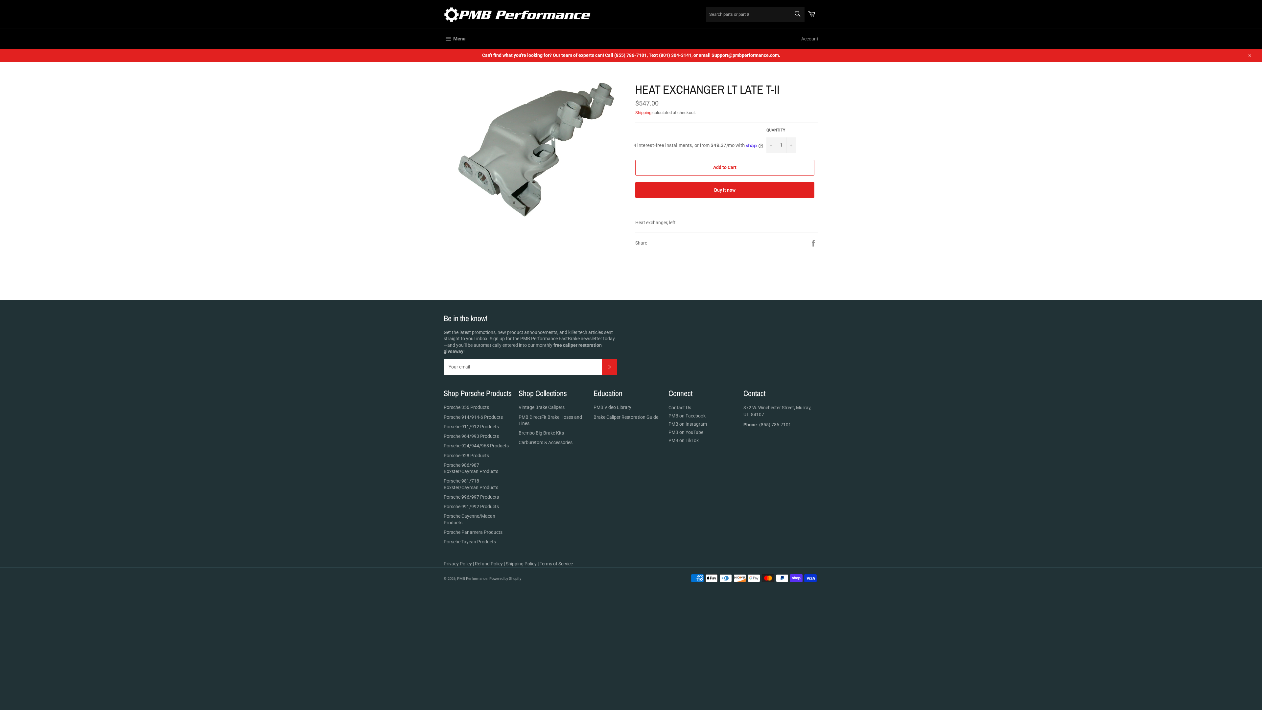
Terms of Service (556, 563)
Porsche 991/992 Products (471, 506)
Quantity (775, 130)
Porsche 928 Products (466, 455)
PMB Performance (472, 579)
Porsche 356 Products (466, 407)
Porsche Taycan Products (470, 541)
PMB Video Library (612, 407)
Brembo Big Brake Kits (541, 433)
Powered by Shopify (505, 579)
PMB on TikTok (683, 440)
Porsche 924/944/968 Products (476, 445)
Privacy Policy (458, 563)
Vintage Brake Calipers (542, 407)
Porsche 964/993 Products (471, 436)
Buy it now (725, 190)
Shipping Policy (521, 563)
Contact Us (679, 407)
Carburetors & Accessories (546, 442)
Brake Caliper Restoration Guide (626, 417)
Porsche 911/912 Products (471, 426)
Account (809, 38)
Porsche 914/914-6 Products (473, 417)
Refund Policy (489, 563)
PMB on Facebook (687, 415)
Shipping (643, 112)
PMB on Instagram (687, 424)
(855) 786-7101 (767, 424)
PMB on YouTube (685, 432)
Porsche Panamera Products (473, 532)
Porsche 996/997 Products (471, 497)
